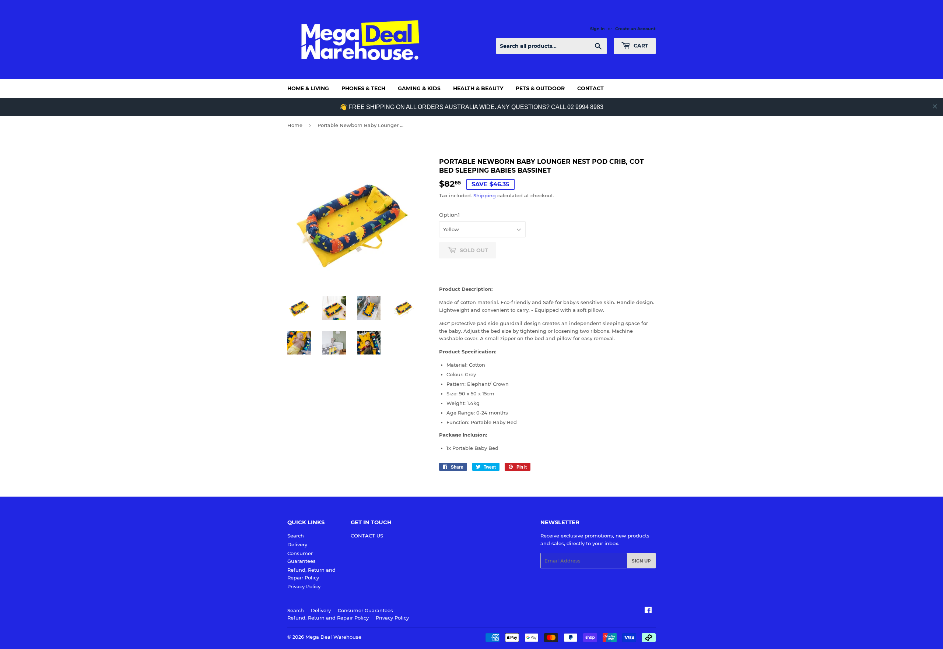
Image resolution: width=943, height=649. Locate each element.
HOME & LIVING (308, 88)
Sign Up (641, 561)
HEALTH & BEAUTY (478, 88)
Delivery (297, 544)
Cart (640, 45)
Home (294, 125)
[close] (935, 106)
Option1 (449, 215)
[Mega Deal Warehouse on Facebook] (648, 611)
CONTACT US (367, 536)
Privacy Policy (303, 586)
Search (295, 536)
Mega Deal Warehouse (333, 637)
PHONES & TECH (363, 88)
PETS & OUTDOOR (540, 88)
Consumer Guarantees (365, 610)
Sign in (597, 28)
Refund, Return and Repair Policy (328, 618)
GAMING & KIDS (419, 88)
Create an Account (635, 28)
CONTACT (590, 88)
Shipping (484, 195)
